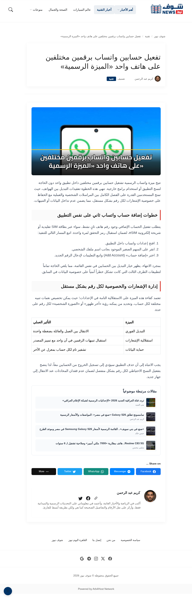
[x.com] (103, 558)
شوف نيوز (159, 36)
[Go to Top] (8, 591)
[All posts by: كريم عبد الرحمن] (150, 496)
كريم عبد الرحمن (144, 78)
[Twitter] (80, 498)
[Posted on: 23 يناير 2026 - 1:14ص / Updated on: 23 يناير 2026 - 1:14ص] (129, 78)
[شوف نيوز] (167, 9)
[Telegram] (89, 558)
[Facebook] (88, 498)
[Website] (95, 498)
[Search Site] (10, 9)
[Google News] (82, 558)
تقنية (147, 36)
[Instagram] (96, 558)
